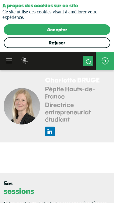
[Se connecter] (105, 61)
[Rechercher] (88, 61)
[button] (9, 61)
